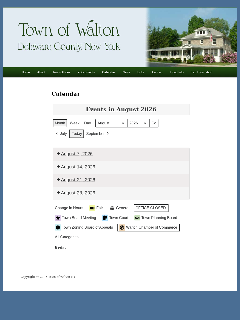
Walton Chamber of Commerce (151, 227)
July (63, 134)
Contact (157, 72)
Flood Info (177, 72)
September (95, 134)
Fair (99, 208)
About (41, 72)
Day (87, 123)
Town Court (118, 218)
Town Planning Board (159, 218)
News (126, 72)
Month (60, 123)
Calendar (108, 72)
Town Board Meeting (79, 218)
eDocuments (86, 72)
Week (74, 123)
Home (26, 72)
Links (141, 72)
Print (60, 249)
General (122, 208)
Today (77, 134)
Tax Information (201, 72)
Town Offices (61, 72)
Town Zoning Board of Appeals (87, 227)
